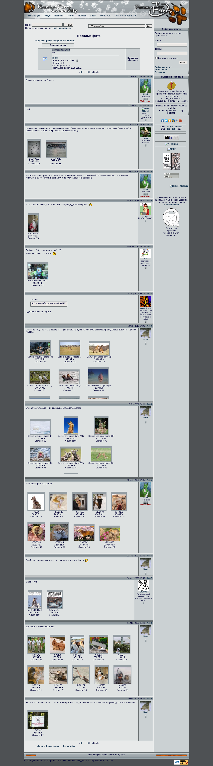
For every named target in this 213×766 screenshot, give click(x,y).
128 (173, 129)
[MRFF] (171, 149)
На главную (34, 16)
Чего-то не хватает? (126, 16)
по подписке (65, 28)
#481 (149, 246)
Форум (47, 16)
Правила (58, 16)
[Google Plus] (180, 121)
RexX (145, 339)
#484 (149, 404)
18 (88, 72)
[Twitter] (166, 121)
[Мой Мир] (173, 121)
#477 (149, 105)
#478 (149, 124)
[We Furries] (171, 144)
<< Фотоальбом (67, 41)
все (55, 28)
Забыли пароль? (163, 67)
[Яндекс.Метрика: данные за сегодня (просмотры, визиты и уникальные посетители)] (179, 186)
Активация (160, 72)
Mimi (146, 138)
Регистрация (161, 69)
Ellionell (145, 111)
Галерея (82, 16)
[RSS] (55, 58)
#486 (149, 556)
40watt (145, 216)
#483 (149, 326)
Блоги (93, 16)
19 (91, 72)
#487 (149, 578)
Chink (145, 94)
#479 (149, 172)
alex (145, 259)
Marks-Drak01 (146, 308)
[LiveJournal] (177, 121)
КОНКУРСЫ (105, 16)
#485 (149, 480)
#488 (149, 623)
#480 (149, 201)
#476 (149, 76)
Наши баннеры (171, 205)
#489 (149, 699)
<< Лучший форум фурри (47, 41)
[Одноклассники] (170, 121)
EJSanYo (143, 592)
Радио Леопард (174, 127)
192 (168, 129)
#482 (149, 293)
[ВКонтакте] (163, 121)
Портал (70, 16)
